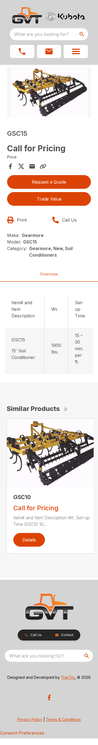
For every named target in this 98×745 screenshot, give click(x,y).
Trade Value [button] (49, 199)
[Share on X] (21, 166)
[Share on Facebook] (10, 166)
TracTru (68, 677)
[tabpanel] (49, 93)
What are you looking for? (41, 34)
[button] (22, 51)
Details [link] (29, 540)
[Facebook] (49, 697)
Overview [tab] (49, 274)
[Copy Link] (43, 166)
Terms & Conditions (63, 719)
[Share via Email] (32, 166)
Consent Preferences (22, 733)
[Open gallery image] (49, 92)
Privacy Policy (29, 719)
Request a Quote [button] (49, 182)
